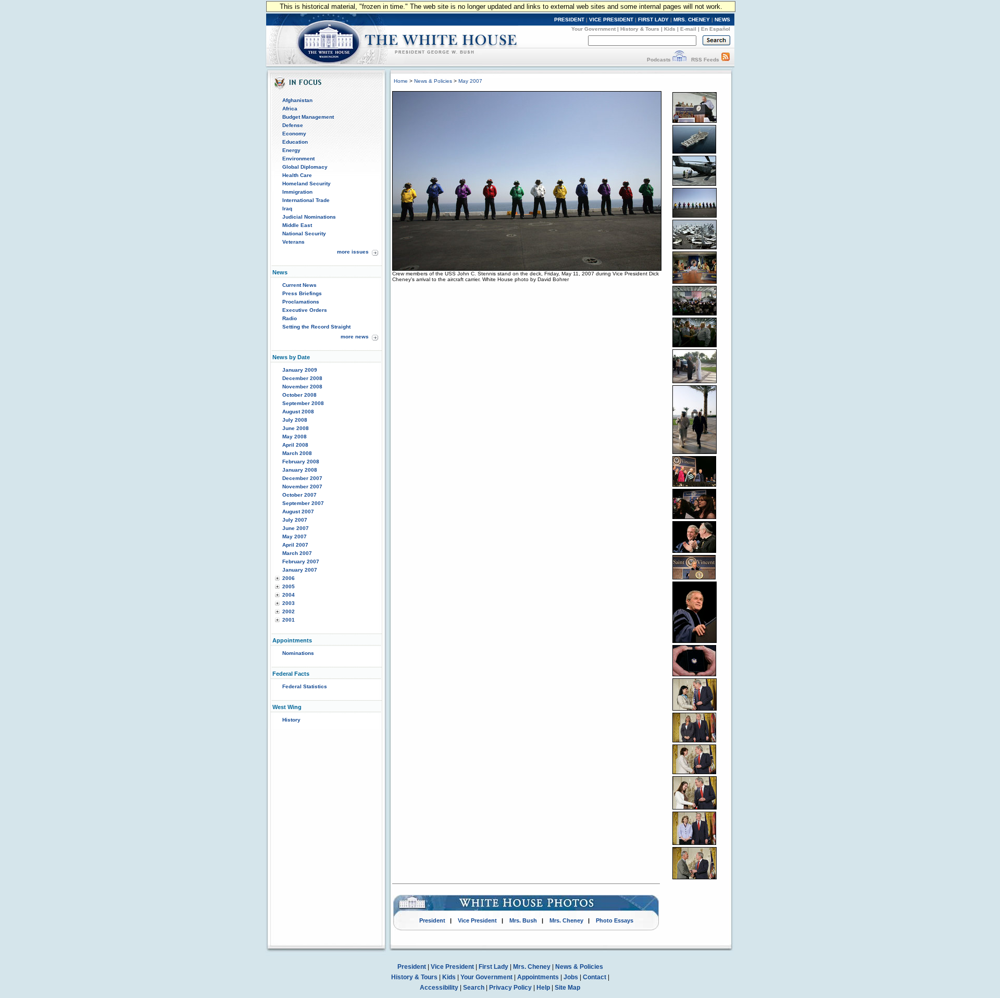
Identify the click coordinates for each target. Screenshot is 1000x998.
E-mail (688, 29)
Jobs (571, 977)
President (432, 920)
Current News (299, 285)
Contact (594, 977)
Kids (670, 29)
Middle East (297, 225)
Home (401, 81)
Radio (289, 318)
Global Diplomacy (305, 167)
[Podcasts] (679, 59)
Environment (298, 158)
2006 (288, 578)
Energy (291, 150)
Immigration (297, 192)
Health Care (297, 175)
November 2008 (302, 386)
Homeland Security (306, 183)
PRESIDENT (569, 19)
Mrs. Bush (523, 920)
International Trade (306, 200)
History (291, 720)
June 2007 (295, 528)
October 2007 (299, 495)
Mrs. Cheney (566, 920)
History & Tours (639, 29)
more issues (353, 252)
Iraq (287, 208)
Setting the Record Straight (316, 327)
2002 (288, 611)
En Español (715, 29)
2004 (288, 595)
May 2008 (294, 436)
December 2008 (302, 378)
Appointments (538, 977)
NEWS (722, 19)
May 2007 (294, 536)
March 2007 (297, 553)
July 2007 (294, 520)
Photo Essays (614, 920)
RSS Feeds (705, 59)
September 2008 (303, 403)
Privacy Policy (510, 987)
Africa (289, 108)
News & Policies (433, 81)
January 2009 (299, 370)
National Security (304, 233)
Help (543, 987)
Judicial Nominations (309, 217)
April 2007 (295, 545)
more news (355, 336)
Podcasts (659, 59)
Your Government (593, 29)
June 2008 (295, 428)
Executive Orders (304, 310)
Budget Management (308, 117)
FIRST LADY (653, 19)
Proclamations (300, 302)
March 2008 (297, 453)
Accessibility (439, 987)
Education (295, 142)
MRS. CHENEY (691, 19)
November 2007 (302, 486)
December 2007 (302, 478)
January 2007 (299, 570)
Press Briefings (302, 293)
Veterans (293, 242)
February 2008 (300, 461)
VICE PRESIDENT (611, 19)
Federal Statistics (304, 686)
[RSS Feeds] (725, 59)
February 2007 (300, 561)
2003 (288, 603)
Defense (292, 125)
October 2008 (299, 395)
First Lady (493, 966)
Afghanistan (297, 100)
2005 (288, 586)
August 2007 (298, 511)
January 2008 (299, 470)
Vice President (477, 920)
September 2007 (303, 503)
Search (473, 987)
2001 (288, 620)
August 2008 (298, 411)
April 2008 (295, 445)
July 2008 (294, 420)
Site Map (567, 987)
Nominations (298, 653)
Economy (294, 133)
